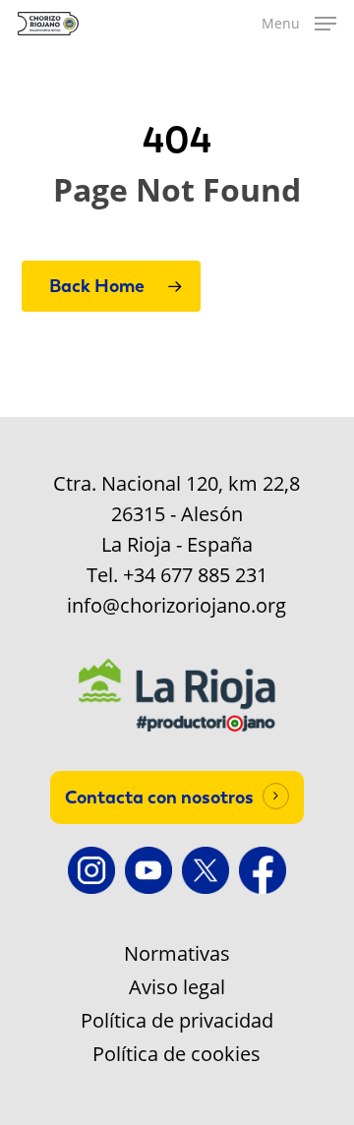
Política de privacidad (177, 1021)
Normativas (177, 954)
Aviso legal (177, 987)
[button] (299, 23)
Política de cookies (176, 1054)
